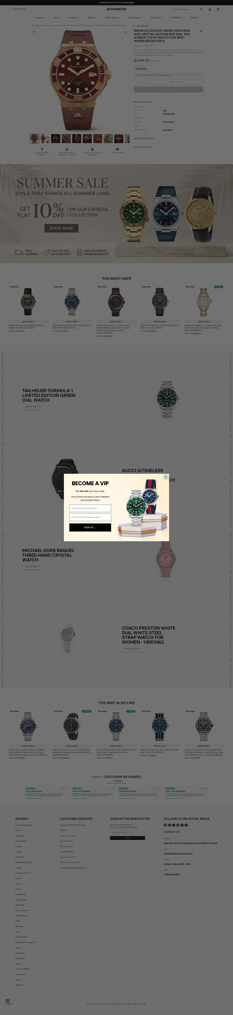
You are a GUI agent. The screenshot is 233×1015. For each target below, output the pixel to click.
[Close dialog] (166, 477)
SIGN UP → (90, 527)
